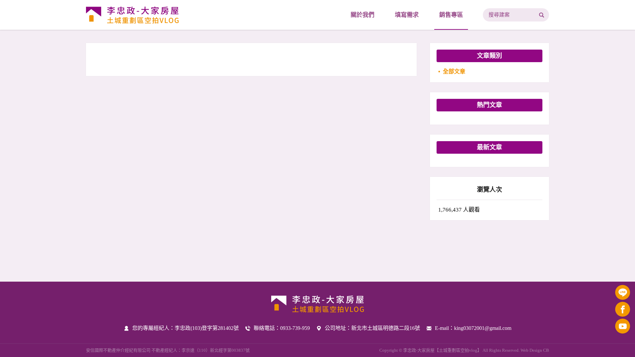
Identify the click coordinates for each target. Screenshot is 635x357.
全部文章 (454, 71)
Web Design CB (535, 350)
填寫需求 (407, 15)
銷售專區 (451, 15)
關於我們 (362, 15)
